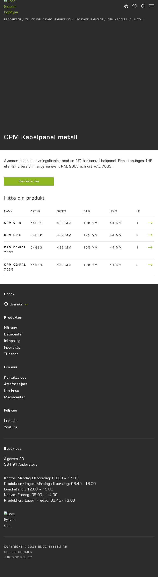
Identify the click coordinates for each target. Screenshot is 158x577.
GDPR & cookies (18, 552)
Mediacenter (14, 397)
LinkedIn (11, 421)
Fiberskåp (12, 347)
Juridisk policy (18, 557)
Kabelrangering (58, 19)
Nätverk (10, 328)
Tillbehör (33, 19)
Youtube (10, 427)
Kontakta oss (29, 181)
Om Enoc (11, 391)
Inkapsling (12, 341)
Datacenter (13, 334)
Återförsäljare (16, 384)
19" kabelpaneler (89, 19)
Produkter (12, 19)
